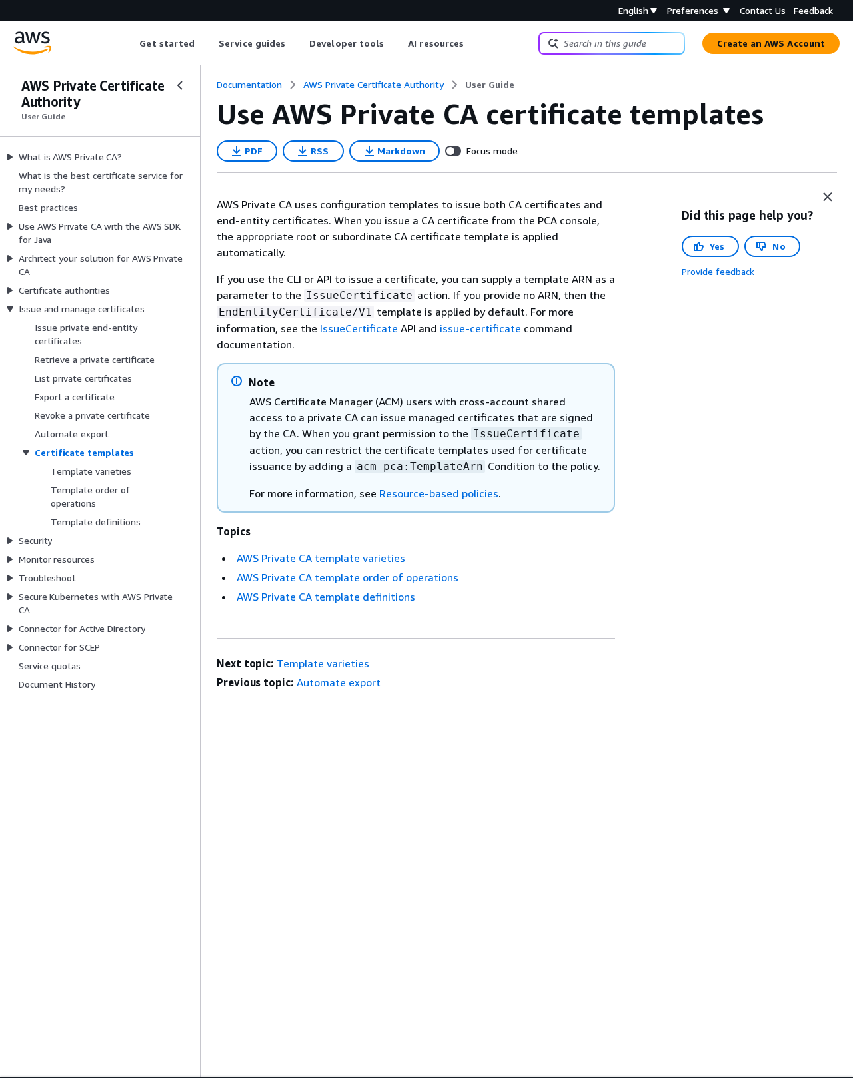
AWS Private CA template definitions (326, 596)
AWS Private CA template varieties (321, 558)
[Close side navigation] (180, 85)
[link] (489, 84)
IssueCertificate (359, 328)
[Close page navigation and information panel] (827, 197)
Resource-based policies (438, 493)
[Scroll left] (129, 43)
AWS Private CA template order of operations (347, 577)
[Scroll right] (474, 43)
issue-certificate (480, 328)
